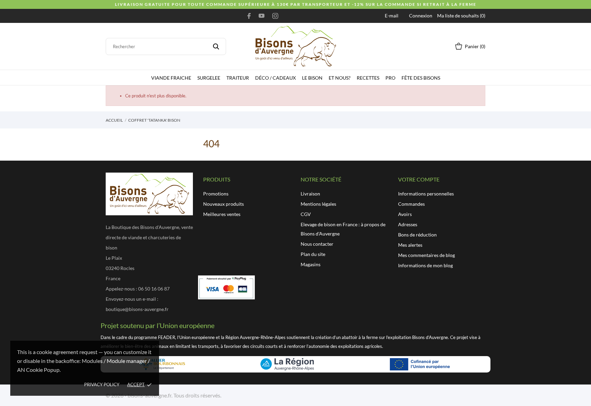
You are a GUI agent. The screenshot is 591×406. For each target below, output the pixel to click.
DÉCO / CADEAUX (275, 78)
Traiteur (237, 78)
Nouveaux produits (223, 204)
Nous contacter (317, 244)
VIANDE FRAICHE (171, 78)
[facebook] (249, 15)
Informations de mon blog (425, 265)
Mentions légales (318, 204)
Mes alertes (410, 245)
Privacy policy (101, 384)
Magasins (310, 264)
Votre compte (418, 179)
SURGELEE (208, 78)
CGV (306, 214)
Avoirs (405, 214)
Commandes (411, 204)
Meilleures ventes (221, 214)
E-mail (391, 15)
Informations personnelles (426, 194)
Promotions (215, 194)
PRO (390, 78)
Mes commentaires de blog (426, 255)
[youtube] (262, 15)
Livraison (310, 194)
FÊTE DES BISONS (421, 78)
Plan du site (313, 254)
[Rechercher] (216, 46)
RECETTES (368, 78)
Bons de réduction (417, 235)
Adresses (407, 224)
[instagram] (275, 15)
